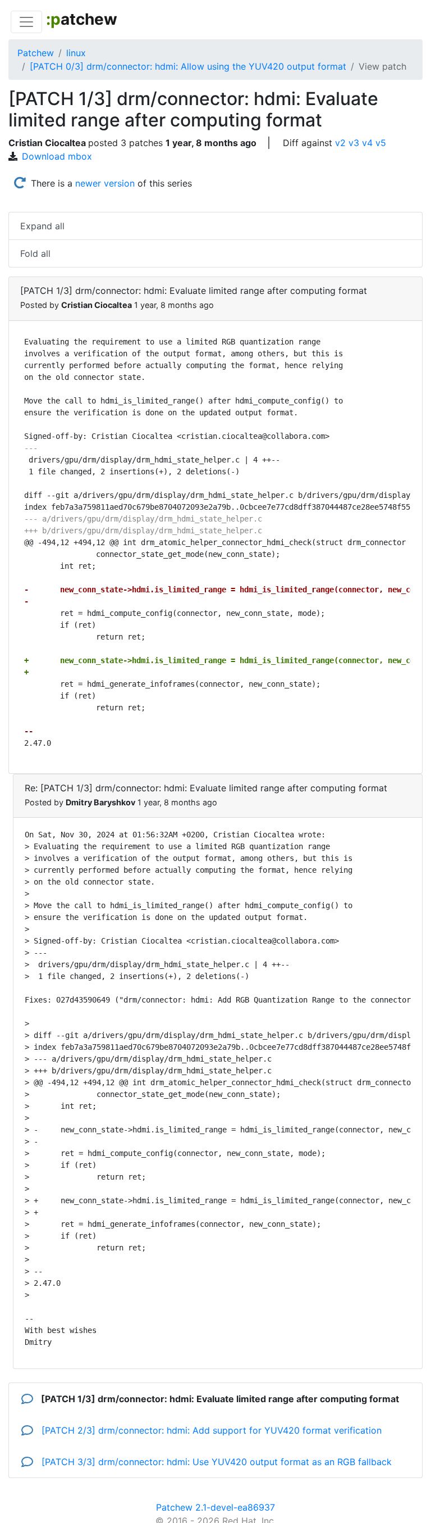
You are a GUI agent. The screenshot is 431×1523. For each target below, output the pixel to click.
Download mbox (57, 156)
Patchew (35, 52)
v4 (367, 142)
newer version (105, 183)
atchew (81, 19)
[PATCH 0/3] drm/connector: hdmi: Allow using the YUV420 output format (188, 66)
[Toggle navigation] (26, 22)
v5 (380, 142)
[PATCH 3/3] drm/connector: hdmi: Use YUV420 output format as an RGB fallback (215, 1461)
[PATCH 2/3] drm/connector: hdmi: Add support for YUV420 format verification (210, 1430)
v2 (340, 142)
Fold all (35, 253)
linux (76, 52)
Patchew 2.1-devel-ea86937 (215, 1507)
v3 (354, 142)
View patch (382, 66)
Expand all (42, 226)
